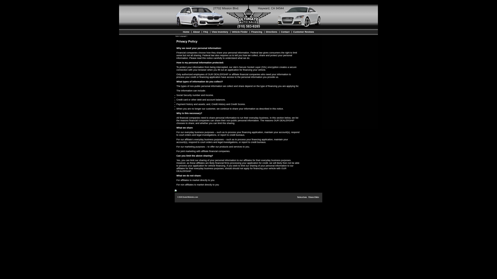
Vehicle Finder (240, 32)
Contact (285, 32)
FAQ (205, 32)
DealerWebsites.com (190, 197)
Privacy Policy (313, 197)
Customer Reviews (303, 32)
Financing (256, 32)
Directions (271, 32)
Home (186, 32)
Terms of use (302, 197)
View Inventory (220, 32)
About (196, 32)
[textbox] (238, 113)
